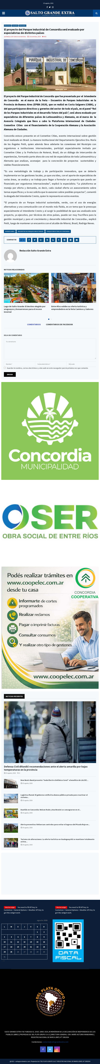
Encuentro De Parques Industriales (30, 231)
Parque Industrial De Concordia (58, 231)
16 (44, 942)
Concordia (15, 25)
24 (4, 952)
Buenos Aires (9, 231)
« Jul (3, 961)
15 (37, 942)
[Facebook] (43, 1049)
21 (31, 947)
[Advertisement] (50, 873)
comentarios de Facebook (59, 324)
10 (4, 942)
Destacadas (22, 25)
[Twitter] (50, 1049)
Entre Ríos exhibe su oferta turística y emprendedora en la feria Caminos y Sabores (72, 308)
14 (31, 942)
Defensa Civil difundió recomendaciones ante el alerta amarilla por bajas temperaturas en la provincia (46, 768)
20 (24, 947)
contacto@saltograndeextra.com (55, 1042)
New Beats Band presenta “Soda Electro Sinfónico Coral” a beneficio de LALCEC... (54, 780)
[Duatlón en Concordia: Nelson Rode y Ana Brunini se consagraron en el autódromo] (11, 813)
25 (11, 952)
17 (4, 947)
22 (37, 947)
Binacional (8, 25)
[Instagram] (57, 1049)
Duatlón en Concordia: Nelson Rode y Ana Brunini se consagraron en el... (51, 810)
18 (11, 947)
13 (24, 942)
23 (44, 947)
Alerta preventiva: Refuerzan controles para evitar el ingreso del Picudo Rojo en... (55, 824)
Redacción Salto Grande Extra (16, 37)
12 (18, 942)
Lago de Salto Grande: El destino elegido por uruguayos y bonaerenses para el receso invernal (24, 309)
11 (11, 942)
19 (18, 947)
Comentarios (34, 324)
